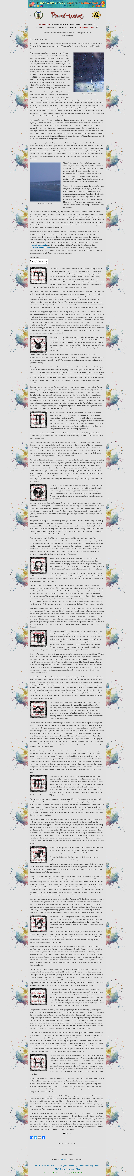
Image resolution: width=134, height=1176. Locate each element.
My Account (83, 27)
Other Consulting (86, 1166)
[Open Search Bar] (30, 15)
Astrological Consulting (67, 1166)
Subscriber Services (59, 24)
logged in (64, 1159)
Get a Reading (75, 24)
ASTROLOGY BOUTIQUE (46, 27)
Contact (37, 1166)
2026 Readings (44, 24)
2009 (62, 1143)
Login (92, 27)
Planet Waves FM (88, 24)
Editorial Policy (48, 1166)
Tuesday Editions (69, 1143)
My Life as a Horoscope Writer (67, 1169)
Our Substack (63, 27)
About (72, 27)
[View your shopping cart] (97, 27)
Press (97, 1166)
